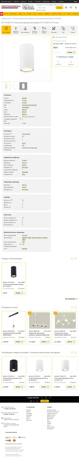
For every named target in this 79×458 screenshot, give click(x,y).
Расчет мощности (29, 116)
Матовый (25, 167)
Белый (24, 112)
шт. (34, 401)
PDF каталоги (50, 428)
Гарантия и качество (52, 413)
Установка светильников (53, 411)
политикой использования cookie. (14, 451)
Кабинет (24, 238)
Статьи (48, 425)
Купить (70, 52)
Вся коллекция (70, 299)
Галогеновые (26, 134)
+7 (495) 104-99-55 (28, 9)
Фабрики (28, 411)
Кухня (39, 238)
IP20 (23, 242)
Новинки (28, 416)
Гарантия (16, 1)
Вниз (23, 174)
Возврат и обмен (51, 415)
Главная (4, 18)
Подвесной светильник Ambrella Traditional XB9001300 (39, 334)
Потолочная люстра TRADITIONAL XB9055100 (62, 334)
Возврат (23, 1)
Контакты (61, 1)
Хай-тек (24, 110)
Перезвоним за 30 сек (42, 4)
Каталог (1, 14)
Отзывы (30, 1)
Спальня (34, 238)
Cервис (49, 407)
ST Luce (24, 100)
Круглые (24, 249)
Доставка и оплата (6, 1)
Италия (24, 98)
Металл (24, 114)
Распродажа (29, 415)
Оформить (45, 401)
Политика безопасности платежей (13, 443)
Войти (75, 1)
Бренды (54, 1)
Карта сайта (29, 420)
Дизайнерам (46, 1)
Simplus (24, 103)
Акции (27, 418)
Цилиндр (25, 172)
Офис (24, 240)
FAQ (48, 420)
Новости (49, 423)
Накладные (31, 18)
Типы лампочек (51, 427)
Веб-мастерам (50, 416)
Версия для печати (61, 37)
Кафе (29, 238)
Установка (37, 1)
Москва (32, 5)
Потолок (24, 235)
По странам (29, 413)
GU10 (23, 143)
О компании (30, 407)
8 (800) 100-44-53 (28, 7)
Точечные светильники (20, 18)
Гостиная (44, 238)
